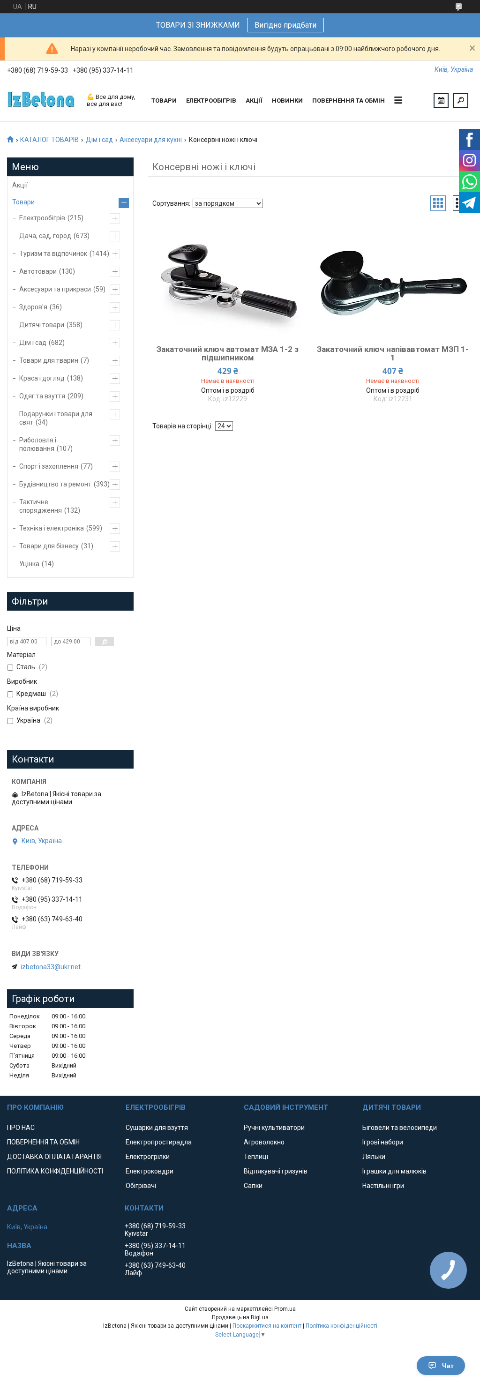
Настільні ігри (383, 1185)
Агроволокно (264, 1142)
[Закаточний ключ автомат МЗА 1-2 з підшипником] (228, 278)
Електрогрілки (148, 1156)
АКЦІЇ (254, 100)
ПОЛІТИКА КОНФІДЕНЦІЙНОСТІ (55, 1171)
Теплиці (256, 1156)
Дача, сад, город (45, 235)
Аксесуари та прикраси (55, 289)
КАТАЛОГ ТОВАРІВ (49, 139)
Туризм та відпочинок (53, 253)
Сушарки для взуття (157, 1127)
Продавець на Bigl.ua (240, 1317)
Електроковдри (149, 1171)
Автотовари (38, 271)
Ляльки (373, 1156)
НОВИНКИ (287, 100)
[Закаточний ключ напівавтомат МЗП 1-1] (393, 278)
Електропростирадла (159, 1142)
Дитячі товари (41, 325)
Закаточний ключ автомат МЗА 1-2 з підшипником (228, 353)
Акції (20, 185)
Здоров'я (33, 307)
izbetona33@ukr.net (51, 967)
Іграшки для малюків (394, 1171)
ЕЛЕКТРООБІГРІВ (211, 100)
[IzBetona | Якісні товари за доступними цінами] (42, 100)
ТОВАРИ (164, 100)
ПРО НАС (21, 1127)
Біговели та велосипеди (399, 1127)
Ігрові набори (382, 1142)
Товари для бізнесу (49, 546)
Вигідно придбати (285, 25)
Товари (23, 202)
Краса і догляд (42, 378)
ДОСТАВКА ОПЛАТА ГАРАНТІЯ (54, 1156)
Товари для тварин (48, 360)
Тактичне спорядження (40, 506)
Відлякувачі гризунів (276, 1171)
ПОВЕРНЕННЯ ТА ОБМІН (348, 100)
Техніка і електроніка (51, 528)
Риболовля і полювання (37, 444)
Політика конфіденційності (341, 1326)
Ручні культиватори (274, 1127)
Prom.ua (285, 1309)
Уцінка (29, 564)
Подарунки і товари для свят (55, 418)
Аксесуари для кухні (151, 139)
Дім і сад (99, 139)
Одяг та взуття (42, 396)
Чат (448, 1365)
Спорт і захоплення (48, 466)
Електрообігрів (42, 218)
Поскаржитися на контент (266, 1326)
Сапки (253, 1185)
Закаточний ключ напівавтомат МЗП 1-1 (393, 353)
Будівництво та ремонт (55, 484)
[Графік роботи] (441, 100)
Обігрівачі (141, 1185)
